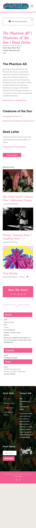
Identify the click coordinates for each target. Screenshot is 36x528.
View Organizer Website (10, 358)
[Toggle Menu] (32, 6)
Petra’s (6, 367)
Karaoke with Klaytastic (9, 304)
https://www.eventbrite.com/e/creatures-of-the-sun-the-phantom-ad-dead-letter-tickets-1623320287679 (18, 340)
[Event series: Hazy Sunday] (27, 276)
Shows (18, 332)
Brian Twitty (19, 476)
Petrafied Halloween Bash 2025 (23, 305)
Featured (6, 332)
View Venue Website (9, 374)
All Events (7, 399)
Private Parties (9, 408)
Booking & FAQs (9, 403)
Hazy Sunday (10, 273)
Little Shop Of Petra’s (8, 413)
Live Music (13, 332)
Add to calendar (12, 155)
